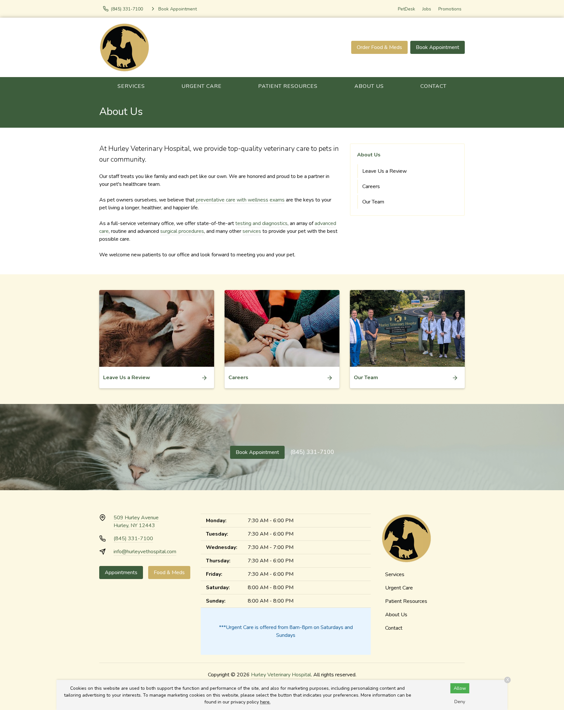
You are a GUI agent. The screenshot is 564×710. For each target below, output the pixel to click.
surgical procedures (182, 231)
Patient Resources (288, 86)
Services (131, 86)
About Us (369, 86)
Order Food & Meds (379, 47)
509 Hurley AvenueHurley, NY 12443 (136, 521)
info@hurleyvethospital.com (145, 551)
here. (265, 702)
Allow (460, 688)
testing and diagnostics (261, 223)
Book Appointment (437, 47)
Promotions (450, 9)
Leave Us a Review (384, 171)
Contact (433, 86)
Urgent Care (201, 86)
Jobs (426, 9)
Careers (371, 186)
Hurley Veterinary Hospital (281, 674)
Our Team (373, 201)
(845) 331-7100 (312, 452)
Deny (459, 702)
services (252, 231)
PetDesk (406, 9)
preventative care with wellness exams (240, 199)
